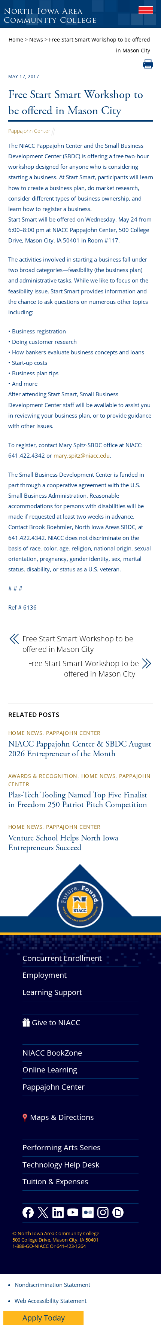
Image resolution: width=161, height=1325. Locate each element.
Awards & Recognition (43, 775)
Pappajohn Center (29, 130)
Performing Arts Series (61, 1147)
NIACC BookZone (52, 1053)
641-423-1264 (71, 1246)
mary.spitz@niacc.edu (82, 455)
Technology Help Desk (61, 1165)
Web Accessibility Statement (50, 1300)
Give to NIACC (56, 1022)
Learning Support (52, 992)
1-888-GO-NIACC (30, 1246)
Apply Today (43, 1318)
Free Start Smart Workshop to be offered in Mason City (77, 644)
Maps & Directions (62, 1117)
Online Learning (49, 1070)
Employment (44, 975)
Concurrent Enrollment (62, 958)
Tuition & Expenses (55, 1181)
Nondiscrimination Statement (52, 1284)
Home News (25, 732)
